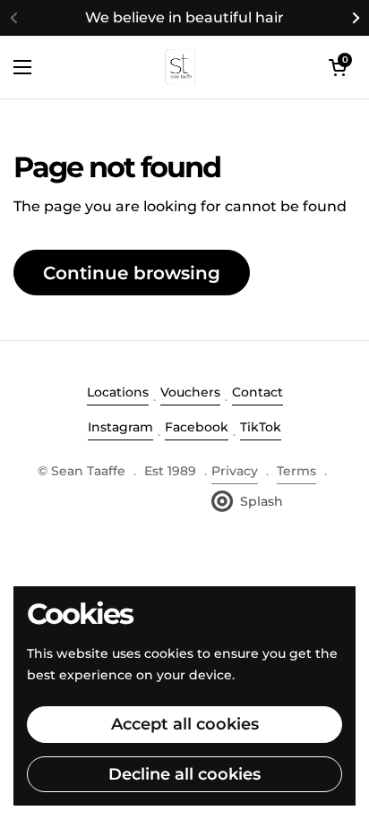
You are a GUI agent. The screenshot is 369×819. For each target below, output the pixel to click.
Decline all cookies (184, 774)
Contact (257, 392)
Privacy (234, 471)
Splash (261, 501)
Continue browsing (131, 272)
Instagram (120, 427)
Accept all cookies (185, 724)
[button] (338, 67)
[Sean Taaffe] (180, 67)
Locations (118, 392)
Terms (296, 471)
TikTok (260, 427)
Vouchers (190, 392)
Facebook (196, 427)
